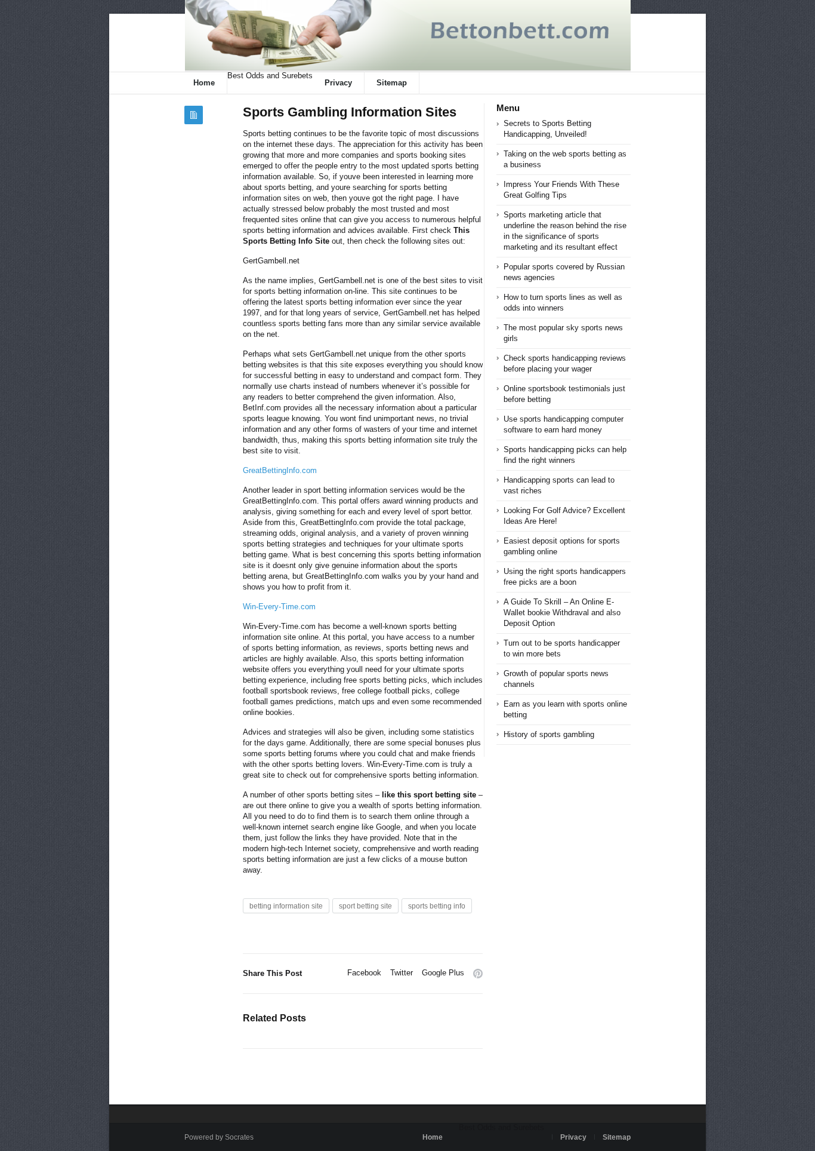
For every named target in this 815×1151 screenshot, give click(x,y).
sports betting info (436, 906)
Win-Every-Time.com (279, 606)
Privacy (338, 82)
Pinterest (478, 973)
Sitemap (391, 82)
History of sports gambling (549, 734)
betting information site (286, 906)
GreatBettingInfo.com (280, 470)
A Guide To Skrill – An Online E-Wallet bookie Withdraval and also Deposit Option (562, 612)
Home (204, 82)
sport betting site (365, 906)
